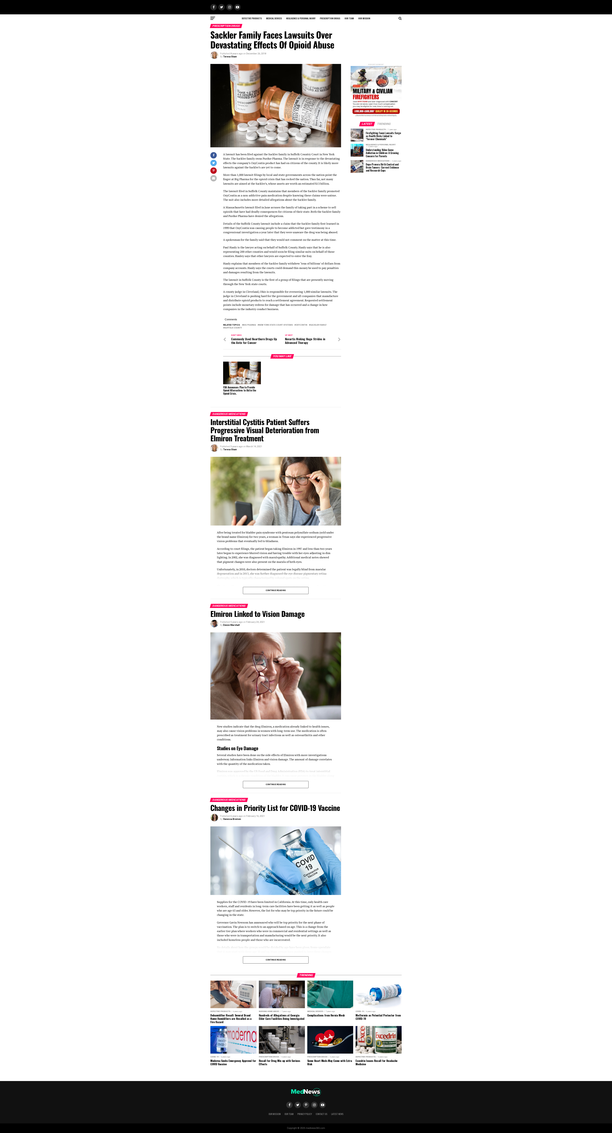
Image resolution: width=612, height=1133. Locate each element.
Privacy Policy (304, 1114)
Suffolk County (233, 328)
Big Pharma (249, 325)
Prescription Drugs (330, 18)
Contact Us (321, 1114)
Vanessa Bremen (232, 819)
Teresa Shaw (230, 56)
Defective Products (252, 18)
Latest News (337, 1114)
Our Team (349, 18)
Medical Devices (274, 18)
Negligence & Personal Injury (300, 18)
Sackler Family (318, 325)
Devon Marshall (231, 625)
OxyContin (301, 325)
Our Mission (364, 18)
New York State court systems (276, 325)
